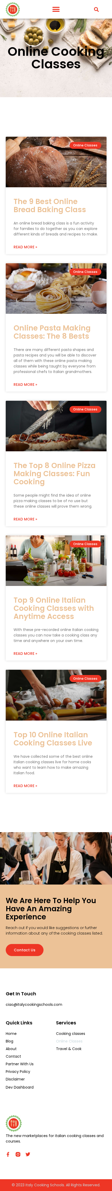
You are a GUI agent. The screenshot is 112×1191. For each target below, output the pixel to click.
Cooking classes (70, 1033)
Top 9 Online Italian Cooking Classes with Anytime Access (54, 608)
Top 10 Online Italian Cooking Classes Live (53, 739)
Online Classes (69, 1041)
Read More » (25, 247)
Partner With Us (20, 1064)
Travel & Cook (69, 1048)
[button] (56, 9)
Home (11, 1033)
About (11, 1048)
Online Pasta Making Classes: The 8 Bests (52, 332)
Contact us (24, 950)
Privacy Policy (18, 1071)
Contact (13, 1056)
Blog (9, 1041)
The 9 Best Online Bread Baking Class (50, 205)
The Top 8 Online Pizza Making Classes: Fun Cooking (55, 473)
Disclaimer (15, 1079)
